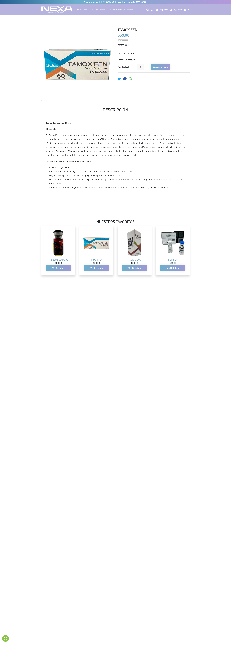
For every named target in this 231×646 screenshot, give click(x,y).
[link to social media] (5, 638)
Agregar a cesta (160, 67)
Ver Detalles (58, 268)
